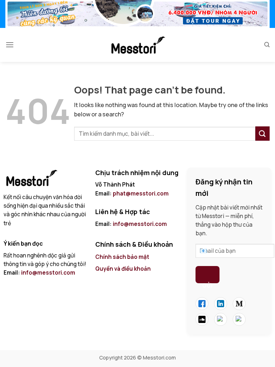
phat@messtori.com (141, 193)
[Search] (267, 45)
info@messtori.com (48, 272)
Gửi (207, 282)
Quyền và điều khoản (123, 268)
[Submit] (262, 133)
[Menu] (9, 44)
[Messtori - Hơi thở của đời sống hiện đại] (137, 45)
